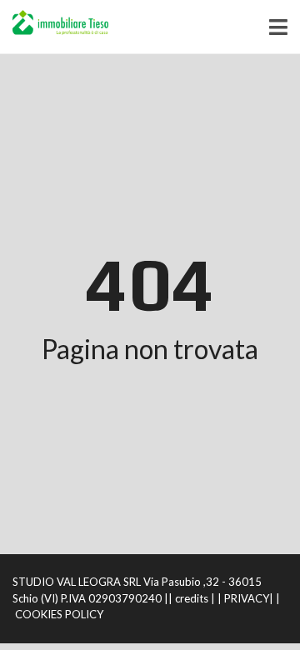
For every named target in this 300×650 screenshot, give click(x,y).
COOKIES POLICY (59, 614)
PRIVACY (246, 598)
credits (191, 598)
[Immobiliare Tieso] (54, 27)
